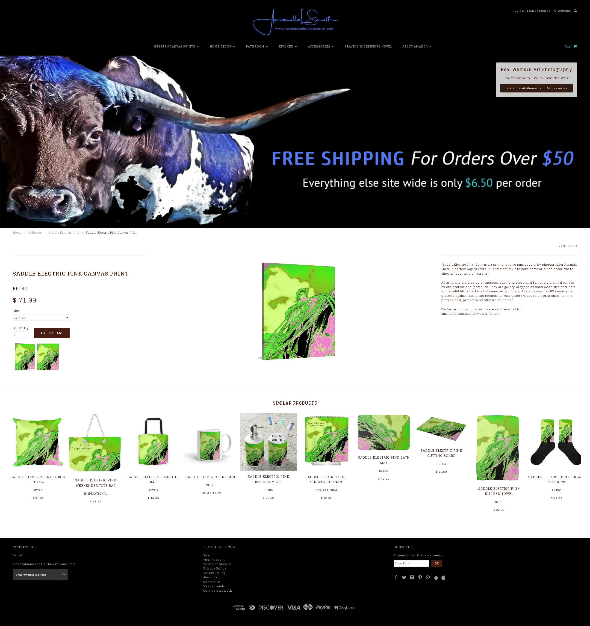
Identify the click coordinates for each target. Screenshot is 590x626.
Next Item (566, 246)
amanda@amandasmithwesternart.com (44, 564)
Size (17, 310)
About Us (210, 577)
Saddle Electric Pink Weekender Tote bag (95, 482)
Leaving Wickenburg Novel (368, 46)
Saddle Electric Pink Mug (211, 477)
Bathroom (255, 46)
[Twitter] (404, 577)
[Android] (436, 578)
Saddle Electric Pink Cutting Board (441, 453)
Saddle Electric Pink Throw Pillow (38, 479)
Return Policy (214, 572)
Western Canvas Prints (174, 46)
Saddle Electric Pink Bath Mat (384, 459)
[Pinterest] (420, 577)
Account (565, 11)
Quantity (21, 327)
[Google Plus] (428, 577)
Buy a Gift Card (524, 10)
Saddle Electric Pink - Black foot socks (556, 479)
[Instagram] (412, 577)
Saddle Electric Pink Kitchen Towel (499, 491)
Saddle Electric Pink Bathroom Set (268, 479)
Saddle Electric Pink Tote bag (153, 479)
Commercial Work (217, 590)
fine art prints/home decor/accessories (536, 88)
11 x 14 (19, 317)
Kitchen (286, 46)
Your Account (214, 559)
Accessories (319, 46)
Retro (20, 288)
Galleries (35, 232)
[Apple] (443, 578)
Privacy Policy (214, 568)
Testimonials (214, 586)
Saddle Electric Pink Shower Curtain (326, 479)
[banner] (295, 22)
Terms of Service (217, 564)
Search (544, 11)
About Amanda (415, 46)
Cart (568, 46)
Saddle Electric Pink (64, 232)
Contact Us (212, 581)
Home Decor (221, 46)
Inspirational (95, 493)
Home (17, 232)
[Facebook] (396, 577)
